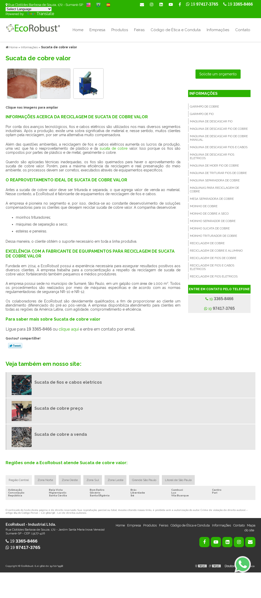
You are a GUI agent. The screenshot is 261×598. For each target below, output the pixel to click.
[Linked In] (161, 4)
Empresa (97, 30)
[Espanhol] (108, 4)
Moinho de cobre (203, 206)
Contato (242, 30)
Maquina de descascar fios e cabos (218, 147)
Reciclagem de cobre (207, 243)
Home (78, 30)
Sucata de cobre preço (58, 408)
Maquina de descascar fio (211, 121)
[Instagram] (151, 4)
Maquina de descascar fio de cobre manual (219, 138)
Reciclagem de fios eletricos (214, 276)
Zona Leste (115, 480)
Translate (45, 13)
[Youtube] (171, 4)
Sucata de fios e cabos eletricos (68, 382)
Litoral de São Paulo (178, 480)
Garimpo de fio (202, 114)
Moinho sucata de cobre (210, 228)
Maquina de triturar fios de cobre (218, 173)
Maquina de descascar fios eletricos (212, 156)
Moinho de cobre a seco (209, 213)
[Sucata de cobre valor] (22, 83)
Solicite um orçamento (218, 74)
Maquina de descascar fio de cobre (219, 129)
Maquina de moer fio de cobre (214, 165)
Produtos (119, 30)
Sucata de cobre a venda (60, 434)
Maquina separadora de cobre (215, 180)
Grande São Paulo (144, 480)
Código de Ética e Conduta (176, 30)
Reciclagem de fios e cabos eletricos (212, 267)
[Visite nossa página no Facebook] (180, 4)
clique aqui (69, 329)
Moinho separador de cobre (213, 221)
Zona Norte (45, 480)
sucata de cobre (114, 148)
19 (240, 4)
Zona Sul (92, 480)
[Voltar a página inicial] (34, 28)
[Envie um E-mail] (142, 4)
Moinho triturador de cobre (213, 236)
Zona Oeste (70, 480)
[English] (88, 4)
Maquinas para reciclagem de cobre (214, 189)
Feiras (139, 30)
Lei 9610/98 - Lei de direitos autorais (63, 512)
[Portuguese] (98, 4)
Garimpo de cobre (204, 106)
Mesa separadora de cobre (212, 199)
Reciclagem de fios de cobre (213, 258)
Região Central (19, 480)
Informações (218, 30)
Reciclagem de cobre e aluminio (216, 250)
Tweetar (15, 345)
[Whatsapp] (242, 564)
